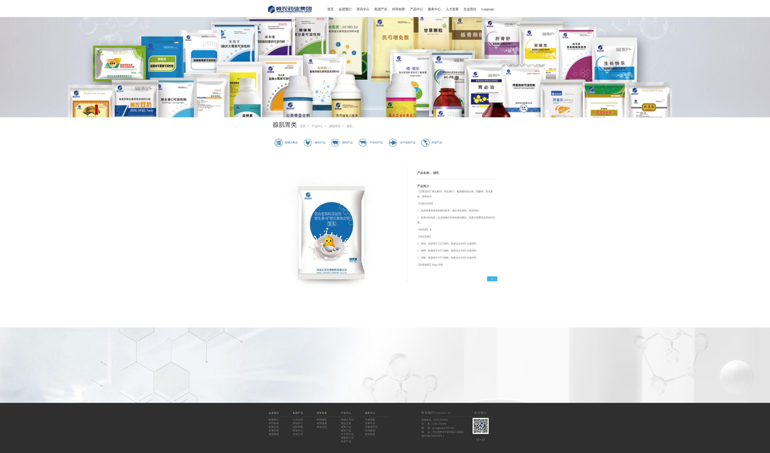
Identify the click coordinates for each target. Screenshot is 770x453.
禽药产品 (346, 427)
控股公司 (298, 434)
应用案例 (370, 430)
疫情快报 (370, 434)
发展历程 (274, 430)
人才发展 (452, 9)
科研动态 (322, 427)
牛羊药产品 (347, 434)
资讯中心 (363, 9)
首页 (330, 9)
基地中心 (298, 423)
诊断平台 (370, 423)
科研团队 (322, 419)
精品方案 (346, 423)
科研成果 (322, 423)
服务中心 (434, 9)
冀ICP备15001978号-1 (432, 436)
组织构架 (274, 423)
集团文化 (274, 427)
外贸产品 (346, 441)
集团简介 (274, 419)
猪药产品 (346, 430)
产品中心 (416, 9)
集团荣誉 (274, 434)
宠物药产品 (347, 437)
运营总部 (298, 419)
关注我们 (480, 412)
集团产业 (380, 9)
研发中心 (298, 430)
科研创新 (398, 9)
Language (487, 9)
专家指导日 (371, 427)
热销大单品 (347, 419)
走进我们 (345, 9)
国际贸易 (298, 427)
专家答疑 (370, 419)
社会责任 (470, 9)
